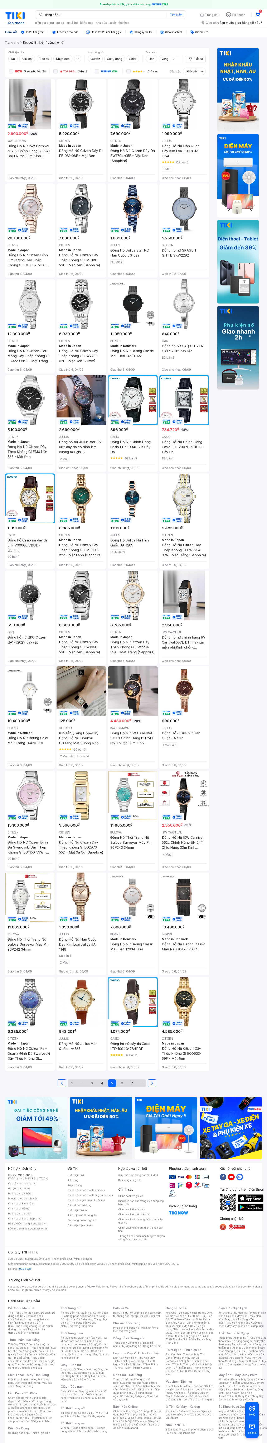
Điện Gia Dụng (18, 1428)
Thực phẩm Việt (39, 1347)
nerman (184, 1286)
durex (91, 1286)
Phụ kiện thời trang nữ (126, 1327)
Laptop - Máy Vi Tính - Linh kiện (136, 1353)
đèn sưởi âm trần (236, 1434)
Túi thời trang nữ (73, 1408)
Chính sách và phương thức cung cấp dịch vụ (140, 1221)
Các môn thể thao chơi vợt (241, 1356)
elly (113, 1286)
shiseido (13, 1289)
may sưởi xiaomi (237, 1421)
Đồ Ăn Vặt (126, 1421)
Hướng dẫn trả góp (19, 1213)
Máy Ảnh (250, 1399)
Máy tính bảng (24, 1386)
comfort (247, 1286)
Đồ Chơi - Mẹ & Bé (21, 1308)
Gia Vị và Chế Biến (131, 1417)
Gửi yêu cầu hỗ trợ (19, 1188)
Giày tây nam (86, 1391)
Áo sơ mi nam (84, 1341)
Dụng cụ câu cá (235, 1351)
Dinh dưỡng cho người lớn (30, 1326)
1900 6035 (24, 1268)
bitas (257, 1286)
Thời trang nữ (70, 1308)
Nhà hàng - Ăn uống (186, 1392)
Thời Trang (198, 1312)
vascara (13, 1286)
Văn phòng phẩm (196, 1429)
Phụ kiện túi (98, 1416)
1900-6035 (25, 1175)
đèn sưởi (236, 1411)
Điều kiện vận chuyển (80, 1225)
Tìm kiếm (176, 14)
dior (22, 1286)
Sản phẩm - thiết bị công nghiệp (190, 1334)
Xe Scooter (198, 1414)
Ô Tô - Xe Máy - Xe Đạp (183, 1406)
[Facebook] (223, 1177)
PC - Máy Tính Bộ (129, 1367)
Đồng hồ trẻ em (152, 1346)
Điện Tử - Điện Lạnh (232, 1308)
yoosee (218, 1286)
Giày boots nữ (74, 1376)
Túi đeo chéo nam (82, 1427)
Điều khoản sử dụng (80, 1205)
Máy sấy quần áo (237, 1326)
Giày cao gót (68, 1369)
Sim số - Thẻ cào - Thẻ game (196, 1399)
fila (53, 1289)
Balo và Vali (121, 1308)
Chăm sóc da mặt (18, 1397)
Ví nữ (99, 1412)
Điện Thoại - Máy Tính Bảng (28, 1375)
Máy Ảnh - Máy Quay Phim (237, 1375)
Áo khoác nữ (88, 1316)
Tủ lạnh (229, 1316)
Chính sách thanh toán (131, 1209)
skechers (131, 1286)
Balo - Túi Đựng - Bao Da (241, 1389)
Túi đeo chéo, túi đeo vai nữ (77, 1412)
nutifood (162, 1286)
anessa (206, 1286)
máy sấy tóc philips (244, 1414)
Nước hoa (22, 1417)
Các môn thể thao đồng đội (242, 1354)
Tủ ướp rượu (256, 1326)
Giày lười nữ (92, 1376)
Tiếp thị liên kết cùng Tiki (83, 1215)
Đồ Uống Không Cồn (135, 1424)
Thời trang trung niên (80, 1326)
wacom (195, 1286)
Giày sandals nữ (81, 1372)
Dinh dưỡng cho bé (26, 1322)
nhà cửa (101, 22)
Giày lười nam (69, 1391)
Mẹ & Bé (189, 1326)
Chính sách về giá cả (130, 1196)
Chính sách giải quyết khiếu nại (86, 1200)
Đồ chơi (45, 1312)
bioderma (103, 1286)
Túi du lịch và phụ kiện (134, 1312)
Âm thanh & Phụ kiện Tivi (233, 1312)
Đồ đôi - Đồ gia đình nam (87, 1347)
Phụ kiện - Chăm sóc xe (180, 1411)
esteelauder (34, 1286)
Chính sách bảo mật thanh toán (86, 1190)
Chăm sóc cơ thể (26, 1404)
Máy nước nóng (241, 1322)
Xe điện (201, 1411)
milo (120, 1286)
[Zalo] (239, 1177)
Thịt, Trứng (26, 1344)
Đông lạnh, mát (33, 1351)
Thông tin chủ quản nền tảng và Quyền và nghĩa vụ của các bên (141, 1237)
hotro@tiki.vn (39, 1223)
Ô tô (186, 1414)
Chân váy (86, 1319)
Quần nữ (86, 1312)
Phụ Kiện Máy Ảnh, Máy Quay (235, 1379)
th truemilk (50, 1286)
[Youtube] (231, 1177)
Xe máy (177, 1414)
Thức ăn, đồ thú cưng (27, 1364)
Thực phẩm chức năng (28, 1401)
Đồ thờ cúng (127, 1396)
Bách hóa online (184, 1329)
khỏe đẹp (86, 22)
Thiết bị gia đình (40, 1432)
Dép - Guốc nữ (87, 1369)
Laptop (146, 1367)
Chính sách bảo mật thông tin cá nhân (90, 1195)
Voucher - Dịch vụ (179, 1381)
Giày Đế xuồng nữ (84, 1379)
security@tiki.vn (38, 1228)
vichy (46, 1289)
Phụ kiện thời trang (126, 1323)
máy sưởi (223, 1411)
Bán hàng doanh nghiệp (82, 1220)
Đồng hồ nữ (134, 1342)
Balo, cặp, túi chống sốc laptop (137, 1314)
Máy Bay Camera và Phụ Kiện (241, 1398)
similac (236, 1286)
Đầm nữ (74, 1312)
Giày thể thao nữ (248, 1361)
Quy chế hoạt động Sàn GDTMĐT (138, 1175)
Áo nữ (64, 1312)
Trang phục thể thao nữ (232, 1337)
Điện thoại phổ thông (27, 1382)
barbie (63, 1286)
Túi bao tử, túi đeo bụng (92, 1431)
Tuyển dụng (75, 1185)
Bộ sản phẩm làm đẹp (30, 1419)
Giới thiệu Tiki (76, 1175)
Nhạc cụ (141, 1396)
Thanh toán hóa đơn (178, 1386)
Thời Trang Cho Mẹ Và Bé (23, 1312)
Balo (116, 1312)
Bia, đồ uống (21, 1357)
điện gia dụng (44, 22)
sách (113, 22)
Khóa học (197, 1386)
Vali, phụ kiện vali (150, 1316)
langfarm (26, 1289)
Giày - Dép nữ (71, 1365)
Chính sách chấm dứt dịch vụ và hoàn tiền (140, 1229)
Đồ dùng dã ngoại (242, 1341)
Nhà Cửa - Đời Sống (127, 1375)
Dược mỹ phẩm (41, 1421)
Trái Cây (13, 1344)
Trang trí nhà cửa (123, 1379)
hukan (37, 1289)
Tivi (227, 1322)
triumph (150, 1286)
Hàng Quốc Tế (176, 1308)
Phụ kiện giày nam (79, 1397)
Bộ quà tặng (130, 1427)
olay (227, 1286)
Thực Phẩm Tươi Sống (24, 1340)
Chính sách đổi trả (18, 1208)
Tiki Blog (73, 1180)
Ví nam (65, 1427)
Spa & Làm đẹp (191, 1389)
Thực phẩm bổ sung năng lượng (242, 1363)
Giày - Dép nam (72, 1386)
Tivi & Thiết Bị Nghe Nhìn (187, 1337)
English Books (186, 1432)
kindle (174, 1286)
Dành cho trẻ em (26, 1361)
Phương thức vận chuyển (23, 1198)
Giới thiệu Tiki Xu (78, 1210)
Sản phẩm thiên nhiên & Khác (29, 1409)
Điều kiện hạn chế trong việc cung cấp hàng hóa (141, 1202)
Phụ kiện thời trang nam (135, 1329)
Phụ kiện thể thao (242, 1344)
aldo (141, 1286)
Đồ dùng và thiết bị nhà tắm (137, 1389)
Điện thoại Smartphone (22, 1379)
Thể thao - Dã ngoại (183, 1319)
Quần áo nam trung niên (82, 1354)
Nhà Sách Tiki (176, 1425)
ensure (82, 1286)
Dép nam (79, 1394)
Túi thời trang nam (74, 1423)
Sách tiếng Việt (175, 1429)
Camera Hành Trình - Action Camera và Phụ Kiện (241, 1386)
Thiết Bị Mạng (134, 1364)
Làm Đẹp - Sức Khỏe (22, 1393)
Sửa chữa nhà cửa (130, 1382)
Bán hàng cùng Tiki (129, 1180)
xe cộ (60, 22)
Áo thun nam (68, 1337)
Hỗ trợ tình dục (38, 1417)
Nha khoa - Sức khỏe (188, 1396)
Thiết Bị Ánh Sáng (242, 1382)
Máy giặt (230, 1319)
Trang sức (119, 1342)
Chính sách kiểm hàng (21, 1203)
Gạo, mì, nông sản (27, 1354)
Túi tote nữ (83, 1416)
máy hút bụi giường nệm (240, 1426)
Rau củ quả (21, 1347)
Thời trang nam (72, 1333)
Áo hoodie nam (77, 1344)
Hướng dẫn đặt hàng (20, 1193)
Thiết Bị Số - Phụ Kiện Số (183, 1350)
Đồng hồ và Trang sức (129, 1338)
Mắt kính (146, 1327)
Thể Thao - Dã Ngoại (233, 1333)
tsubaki (62, 1289)
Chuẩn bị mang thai (27, 1332)
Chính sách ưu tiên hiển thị (134, 1214)
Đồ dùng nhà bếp (18, 1432)
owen (72, 1286)
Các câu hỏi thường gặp (22, 1183)
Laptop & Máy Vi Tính (194, 1332)
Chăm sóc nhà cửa (31, 1367)
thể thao (124, 22)
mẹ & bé (72, 22)
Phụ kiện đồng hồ (131, 1346)
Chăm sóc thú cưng (125, 1411)
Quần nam (84, 1337)
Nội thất (130, 1386)
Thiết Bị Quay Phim (239, 1396)
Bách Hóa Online (125, 1406)
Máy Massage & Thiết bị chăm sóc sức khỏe (32, 1406)
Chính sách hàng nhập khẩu (24, 1218)
